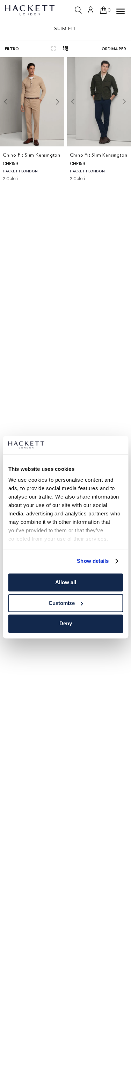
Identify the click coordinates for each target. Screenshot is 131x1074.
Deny (65, 624)
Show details (93, 561)
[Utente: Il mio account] (91, 10)
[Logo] (30, 10)
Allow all (65, 582)
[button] (120, 11)
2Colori (10, 179)
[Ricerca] (79, 10)
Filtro (12, 48)
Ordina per (114, 48)
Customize (62, 603)
